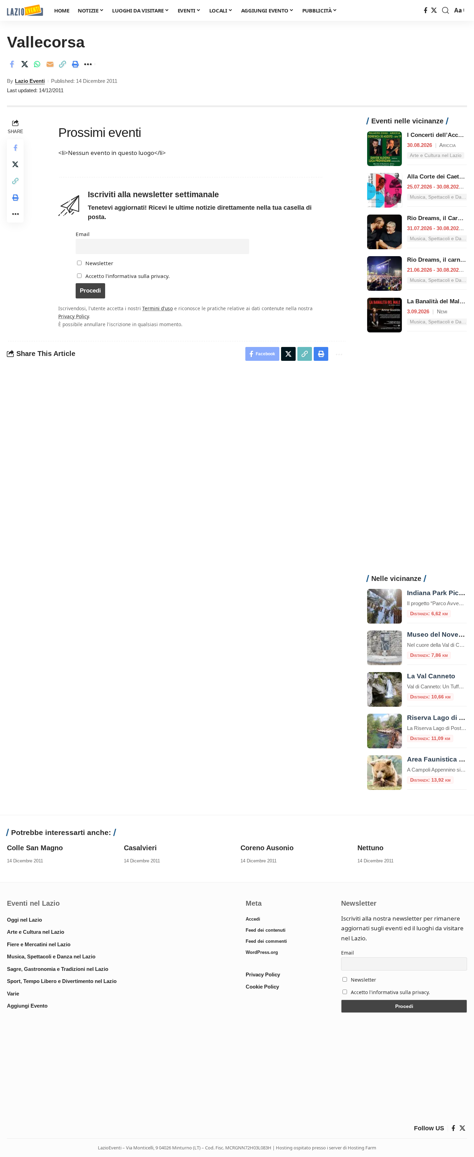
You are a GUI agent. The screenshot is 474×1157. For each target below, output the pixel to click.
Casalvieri (140, 848)
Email (83, 233)
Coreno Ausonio (267, 848)
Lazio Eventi (30, 81)
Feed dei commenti (266, 941)
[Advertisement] (417, 457)
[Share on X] (24, 64)
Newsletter (98, 263)
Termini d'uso (157, 308)
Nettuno (370, 848)
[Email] (50, 64)
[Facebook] (425, 11)
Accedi (253, 919)
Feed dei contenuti (266, 930)
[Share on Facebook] (12, 64)
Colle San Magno (35, 848)
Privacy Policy (73, 316)
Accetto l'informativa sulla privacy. (127, 275)
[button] (445, 10)
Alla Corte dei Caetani (437, 176)
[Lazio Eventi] (25, 11)
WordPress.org (262, 952)
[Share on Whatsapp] (37, 64)
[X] (434, 11)
